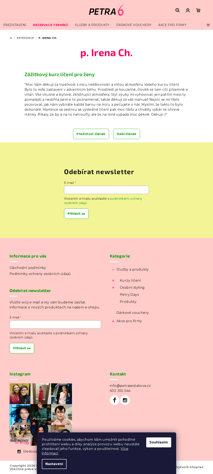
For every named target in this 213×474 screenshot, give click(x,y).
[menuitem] (15, 25)
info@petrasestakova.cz (130, 386)
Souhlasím (158, 442)
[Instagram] (125, 400)
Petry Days (129, 295)
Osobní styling (132, 288)
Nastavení (54, 464)
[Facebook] (114, 400)
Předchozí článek (91, 134)
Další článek (126, 134)
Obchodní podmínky (28, 268)
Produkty (128, 302)
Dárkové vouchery (132, 313)
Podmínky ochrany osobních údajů (40, 274)
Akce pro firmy (129, 321)
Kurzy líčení (130, 280)
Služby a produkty (132, 269)
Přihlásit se (76, 213)
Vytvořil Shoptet (189, 467)
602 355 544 (120, 391)
